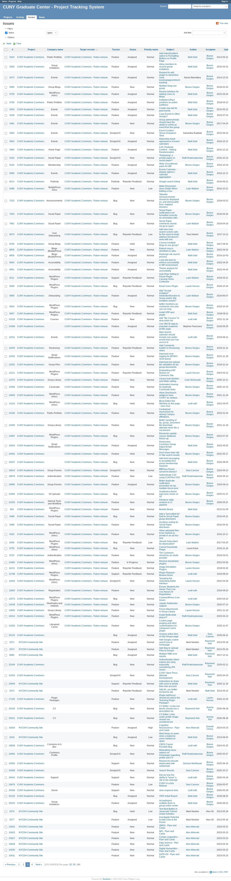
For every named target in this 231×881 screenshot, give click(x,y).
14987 (12, 436)
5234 (11, 165)
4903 (11, 141)
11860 (12, 590)
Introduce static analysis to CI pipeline (166, 502)
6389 (11, 188)
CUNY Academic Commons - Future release (86, 57)
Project (31, 49)
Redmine (106, 879)
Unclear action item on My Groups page (168, 635)
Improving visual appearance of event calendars (169, 141)
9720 (11, 555)
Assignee (210, 49)
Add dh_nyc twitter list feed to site (168, 690)
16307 (12, 462)
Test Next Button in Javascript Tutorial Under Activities (168, 811)
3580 (11, 87)
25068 (12, 790)
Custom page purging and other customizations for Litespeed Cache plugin (168, 625)
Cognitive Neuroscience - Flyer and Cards (169, 728)
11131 (12, 568)
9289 (11, 286)
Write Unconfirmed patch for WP (168, 165)
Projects (12, 1)
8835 (11, 249)
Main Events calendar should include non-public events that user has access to (169, 337)
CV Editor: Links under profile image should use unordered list (168, 718)
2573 (11, 691)
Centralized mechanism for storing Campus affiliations (167, 413)
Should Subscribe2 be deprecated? (168, 542)
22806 (12, 754)
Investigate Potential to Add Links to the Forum (169, 819)
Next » (39, 864)
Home (4, 1)
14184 (12, 413)
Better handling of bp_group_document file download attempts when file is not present (169, 425)
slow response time (168, 790)
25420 (12, 708)
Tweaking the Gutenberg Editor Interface (167, 581)
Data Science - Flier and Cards (168, 844)
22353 (12, 502)
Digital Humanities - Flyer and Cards (168, 849)
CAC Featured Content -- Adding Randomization (167, 149)
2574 (11, 649)
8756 (11, 244)
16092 (12, 454)
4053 (11, 109)
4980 (11, 149)
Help (19, 1)
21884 (12, 494)
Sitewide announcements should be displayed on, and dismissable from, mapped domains (169, 200)
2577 (11, 819)
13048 (12, 604)
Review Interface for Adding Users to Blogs (169, 94)
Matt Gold (192, 57)
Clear (18, 43)
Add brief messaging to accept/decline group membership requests (169, 462)
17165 (12, 699)
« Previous (10, 864)
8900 (11, 262)
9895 (11, 295)
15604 (12, 445)
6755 (11, 548)
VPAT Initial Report (168, 796)
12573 (12, 599)
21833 (12, 625)
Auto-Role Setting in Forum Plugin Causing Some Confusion (169, 278)
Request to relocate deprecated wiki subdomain (168, 763)
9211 (11, 278)
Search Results (166, 770)
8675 (11, 234)
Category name (55, 49)
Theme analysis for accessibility (168, 269)
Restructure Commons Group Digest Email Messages (167, 445)
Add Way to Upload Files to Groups (168, 649)
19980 (12, 484)
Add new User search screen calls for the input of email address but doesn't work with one (169, 234)
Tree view (223, 23)
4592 (11, 133)
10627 (12, 838)
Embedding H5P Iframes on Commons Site (167, 373)
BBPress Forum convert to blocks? (168, 470)
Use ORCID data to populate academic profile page (168, 326)
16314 (12, 616)
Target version (87, 49)
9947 (11, 313)
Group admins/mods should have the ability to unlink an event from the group (169, 123)
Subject (170, 49)
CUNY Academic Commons (30, 57)
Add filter (187, 32)
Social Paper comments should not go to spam (167, 223)
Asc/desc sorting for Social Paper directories (168, 524)
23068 (12, 770)
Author (193, 49)
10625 (12, 832)
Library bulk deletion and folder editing (169, 379)
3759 (11, 94)
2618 (11, 737)
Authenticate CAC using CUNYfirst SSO (169, 476)
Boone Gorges (209, 57)
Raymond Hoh (210, 642)
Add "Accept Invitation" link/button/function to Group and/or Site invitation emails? (169, 295)
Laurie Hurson (193, 286)
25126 (12, 796)
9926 (11, 306)
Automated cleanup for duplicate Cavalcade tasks (168, 387)
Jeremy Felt (209, 708)
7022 (11, 200)
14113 (12, 403)
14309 (12, 425)
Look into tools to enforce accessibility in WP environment (169, 262)
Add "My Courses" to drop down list (169, 319)
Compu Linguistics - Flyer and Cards (169, 838)
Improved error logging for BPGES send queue (168, 356)
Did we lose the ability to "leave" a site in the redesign (168, 777)
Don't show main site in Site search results (169, 453)
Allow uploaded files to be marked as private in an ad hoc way (169, 534)
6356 (11, 542)
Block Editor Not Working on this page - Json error (169, 403)
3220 (11, 57)
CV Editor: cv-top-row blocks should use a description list (169, 708)
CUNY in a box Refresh (166, 784)
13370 (12, 380)
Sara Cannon (192, 470)
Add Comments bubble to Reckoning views (169, 348)
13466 (12, 387)
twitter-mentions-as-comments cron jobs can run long (169, 306)
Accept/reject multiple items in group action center (168, 803)
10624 (12, 826)
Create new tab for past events (168, 109)
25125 (12, 635)
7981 (11, 223)
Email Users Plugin (168, 286)
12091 (12, 364)
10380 (12, 562)
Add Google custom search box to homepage (168, 642)
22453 (12, 675)
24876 (12, 784)
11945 (12, 348)
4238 (11, 115)
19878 (12, 476)
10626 (12, 727)
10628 (12, 844)
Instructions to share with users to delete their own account (169, 684)
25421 (12, 718)
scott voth (192, 319)
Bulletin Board (166, 509)
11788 (12, 574)
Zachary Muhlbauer (192, 763)
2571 (11, 642)
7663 (11, 214)
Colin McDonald (193, 380)
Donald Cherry (209, 727)
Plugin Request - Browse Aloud (167, 573)
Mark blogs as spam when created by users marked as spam (169, 737)
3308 (11, 66)
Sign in (225, 1)
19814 (12, 470)
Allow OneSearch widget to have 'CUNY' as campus (168, 395)
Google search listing (169, 181)
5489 (11, 524)
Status (11, 32)
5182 (11, 158)
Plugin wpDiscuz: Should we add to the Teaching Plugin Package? (169, 699)
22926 (12, 763)
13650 (12, 610)
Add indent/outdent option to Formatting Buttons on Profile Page (169, 57)
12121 (12, 373)
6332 (11, 534)
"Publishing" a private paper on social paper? (167, 158)
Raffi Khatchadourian (192, 158)
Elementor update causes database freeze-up (168, 436)
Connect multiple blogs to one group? (169, 243)
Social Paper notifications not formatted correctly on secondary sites (168, 214)
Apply (8, 43)
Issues (31, 17)
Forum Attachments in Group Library (168, 610)
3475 (11, 77)
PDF (226, 872)
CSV (221, 872)
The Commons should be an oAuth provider (168, 555)
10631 (12, 855)
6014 (11, 181)
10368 (12, 326)
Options (11, 37)
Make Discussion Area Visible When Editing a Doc (168, 188)
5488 (11, 516)
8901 (11, 269)
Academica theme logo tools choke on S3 (168, 494)
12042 (12, 356)
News (42, 17)
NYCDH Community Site (31, 642)
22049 (12, 664)
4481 (11, 123)
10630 (12, 850)
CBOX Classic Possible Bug (166, 745)
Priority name (151, 49)
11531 (12, 337)
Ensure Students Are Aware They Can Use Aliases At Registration (169, 590)
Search (163, 6)
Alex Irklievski (192, 727)
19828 (12, 745)
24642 (12, 777)
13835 (12, 395)
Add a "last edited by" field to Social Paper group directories (169, 516)
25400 (12, 803)
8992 (11, 655)
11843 (12, 581)
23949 (12, 683)
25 (70, 864)
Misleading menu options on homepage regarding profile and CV (169, 754)
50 (74, 864)
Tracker (116, 49)
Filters (10, 29)
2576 (11, 811)
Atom (214, 872)
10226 (12, 319)
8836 (11, 255)
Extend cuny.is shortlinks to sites (167, 249)
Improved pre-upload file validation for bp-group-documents (169, 364)
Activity (20, 17)
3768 (11, 102)
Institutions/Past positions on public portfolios (168, 102)
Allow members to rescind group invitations (168, 67)
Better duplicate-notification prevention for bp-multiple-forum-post (168, 484)
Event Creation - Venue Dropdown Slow (167, 133)
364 (12, 509)
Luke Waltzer (192, 188)
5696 (11, 173)
